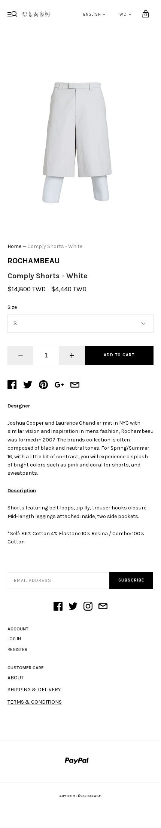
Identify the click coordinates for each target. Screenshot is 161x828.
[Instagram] (87, 607)
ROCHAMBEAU (33, 260)
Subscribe (131, 580)
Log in (14, 638)
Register (17, 649)
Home (14, 246)
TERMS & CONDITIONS (34, 702)
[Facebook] (58, 607)
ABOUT (15, 678)
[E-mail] (102, 607)
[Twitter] (73, 607)
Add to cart (119, 355)
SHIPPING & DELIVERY (34, 689)
